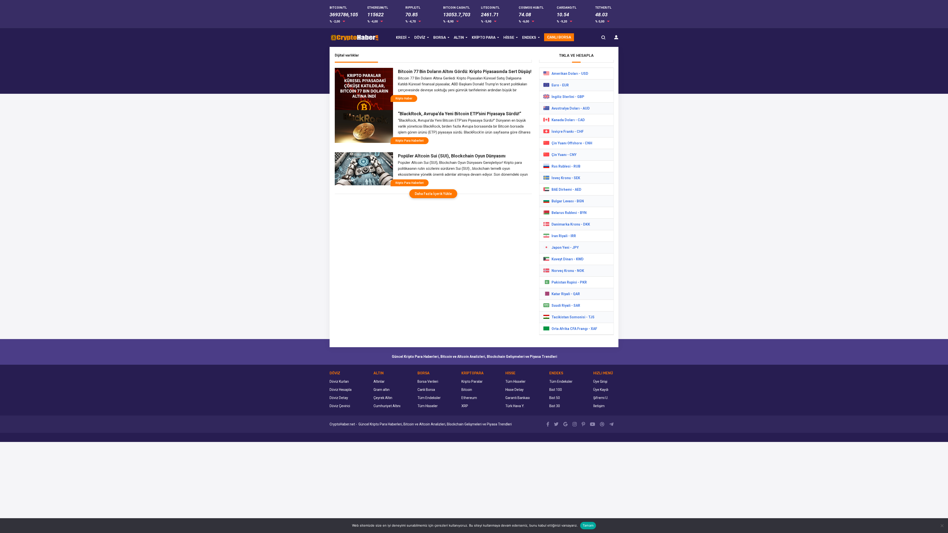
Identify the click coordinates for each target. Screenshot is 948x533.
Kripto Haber (403, 98)
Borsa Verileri (427, 381)
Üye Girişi (600, 381)
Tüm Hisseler (427, 406)
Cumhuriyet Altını (387, 406)
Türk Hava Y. (514, 406)
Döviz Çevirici (340, 406)
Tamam (588, 525)
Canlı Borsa (426, 389)
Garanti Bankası (517, 398)
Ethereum (469, 398)
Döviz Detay (339, 398)
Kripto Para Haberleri (409, 140)
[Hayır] (941, 525)
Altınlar (379, 381)
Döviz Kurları (339, 381)
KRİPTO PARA (483, 37)
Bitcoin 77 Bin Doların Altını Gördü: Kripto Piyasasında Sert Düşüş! (465, 71)
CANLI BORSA (559, 37)
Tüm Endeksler (429, 398)
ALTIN (459, 37)
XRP (464, 406)
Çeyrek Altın (383, 398)
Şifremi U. (600, 398)
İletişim (599, 406)
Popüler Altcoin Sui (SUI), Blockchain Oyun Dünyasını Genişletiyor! (452, 156)
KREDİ (401, 37)
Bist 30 (554, 406)
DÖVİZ (419, 37)
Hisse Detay (514, 389)
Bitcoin (466, 389)
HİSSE (508, 37)
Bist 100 (555, 389)
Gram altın (382, 389)
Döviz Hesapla (341, 389)
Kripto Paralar (472, 381)
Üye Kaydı (600, 389)
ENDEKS (529, 37)
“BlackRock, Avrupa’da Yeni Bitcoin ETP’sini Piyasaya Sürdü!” (459, 113)
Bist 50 (554, 398)
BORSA (439, 37)
